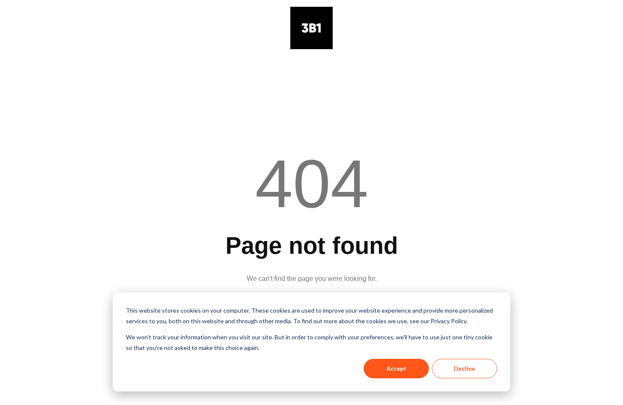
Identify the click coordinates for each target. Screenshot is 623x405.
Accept (396, 368)
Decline (464, 368)
